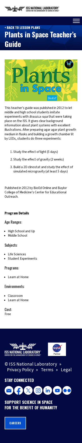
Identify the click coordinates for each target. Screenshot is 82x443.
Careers (15, 423)
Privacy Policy (20, 369)
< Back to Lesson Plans (22, 27)
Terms (47, 369)
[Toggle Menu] (76, 21)
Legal (66, 369)
